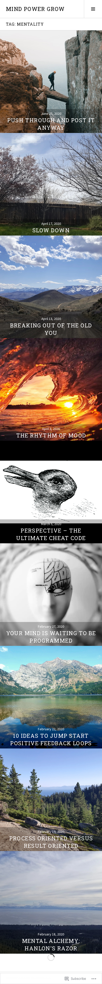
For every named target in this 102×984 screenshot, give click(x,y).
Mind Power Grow (35, 8)
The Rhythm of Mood (51, 435)
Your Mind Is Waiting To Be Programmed (51, 636)
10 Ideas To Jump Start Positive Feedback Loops (51, 739)
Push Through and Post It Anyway (51, 124)
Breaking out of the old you (51, 329)
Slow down (51, 230)
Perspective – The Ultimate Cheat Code (51, 534)
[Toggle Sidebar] (93, 9)
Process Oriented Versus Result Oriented (51, 842)
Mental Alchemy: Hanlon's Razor (51, 944)
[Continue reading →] (51, 81)
